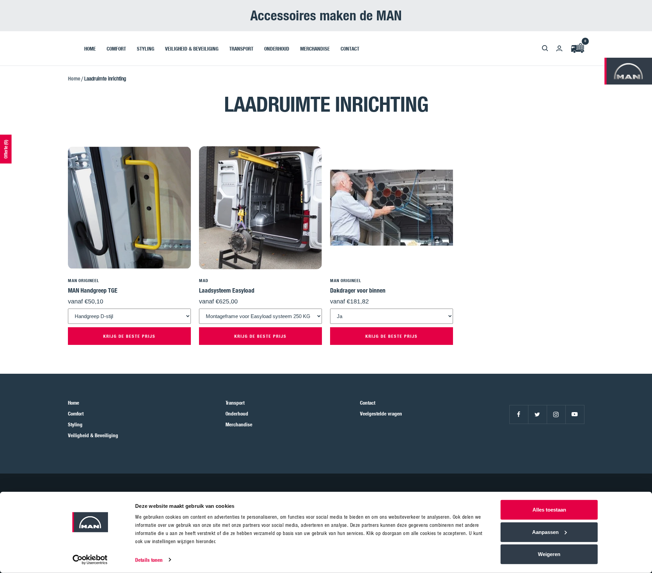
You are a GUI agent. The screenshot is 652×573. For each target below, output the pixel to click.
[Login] (559, 48)
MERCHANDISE (315, 48)
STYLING (145, 48)
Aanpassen (545, 532)
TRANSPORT (241, 48)
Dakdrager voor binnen (357, 290)
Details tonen (149, 560)
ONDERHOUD (276, 48)
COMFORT (116, 48)
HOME (90, 48)
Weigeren (549, 554)
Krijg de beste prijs (129, 336)
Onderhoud (236, 413)
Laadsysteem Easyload (226, 290)
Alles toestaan (549, 510)
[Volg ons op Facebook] (518, 414)
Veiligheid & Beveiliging (93, 435)
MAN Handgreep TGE (92, 290)
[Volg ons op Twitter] (537, 414)
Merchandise (238, 424)
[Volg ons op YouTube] (574, 414)
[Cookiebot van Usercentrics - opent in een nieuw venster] (90, 560)
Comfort (76, 413)
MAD (203, 280)
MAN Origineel (83, 280)
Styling (75, 424)
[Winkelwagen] (577, 48)
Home (74, 78)
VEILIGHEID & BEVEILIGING (191, 48)
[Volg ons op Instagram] (556, 414)
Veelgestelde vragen (381, 413)
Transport (234, 403)
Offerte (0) (5, 149)
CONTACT (350, 48)
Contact (367, 403)
